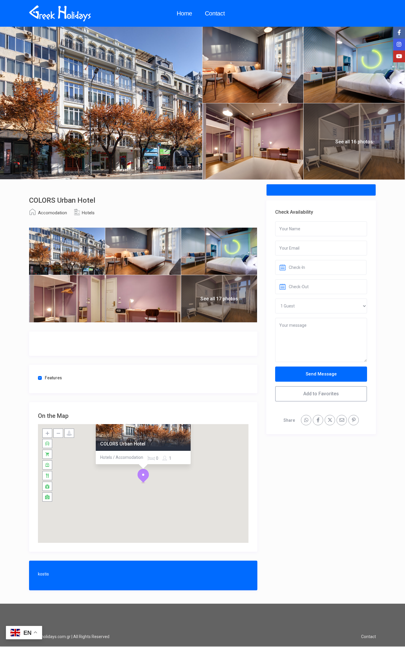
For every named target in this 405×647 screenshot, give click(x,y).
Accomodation (52, 212)
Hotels (88, 212)
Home (184, 13)
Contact (215, 13)
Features (53, 377)
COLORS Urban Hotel (122, 444)
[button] (143, 476)
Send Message (321, 374)
